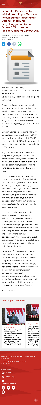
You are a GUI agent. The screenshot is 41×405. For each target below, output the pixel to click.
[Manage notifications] (36, 400)
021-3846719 (8, 372)
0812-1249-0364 (10, 377)
